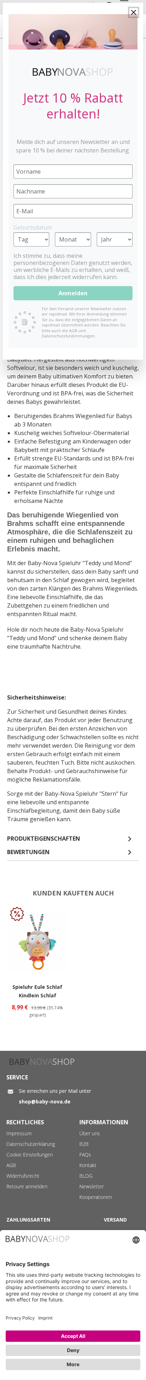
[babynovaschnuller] (73, 32)
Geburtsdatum (32, 227)
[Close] (133, 12)
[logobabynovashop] (73, 71)
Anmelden (73, 293)
